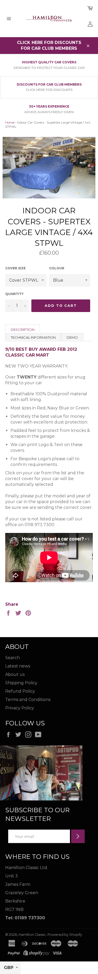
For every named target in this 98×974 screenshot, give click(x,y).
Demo (72, 337)
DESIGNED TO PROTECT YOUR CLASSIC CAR (49, 68)
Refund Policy (20, 691)
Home (9, 122)
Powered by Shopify (65, 935)
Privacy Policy (19, 707)
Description (22, 329)
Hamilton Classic (32, 935)
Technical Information (33, 337)
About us (15, 674)
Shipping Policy (21, 682)
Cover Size (15, 268)
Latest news (17, 666)
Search (12, 657)
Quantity (14, 294)
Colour (56, 268)
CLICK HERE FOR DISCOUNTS (49, 90)
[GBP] (10, 968)
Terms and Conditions (27, 699)
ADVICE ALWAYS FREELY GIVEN (49, 112)
